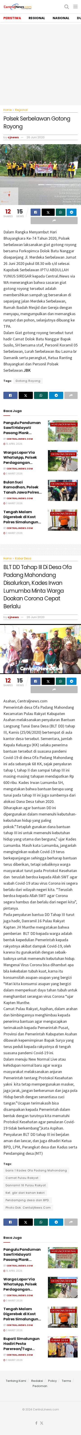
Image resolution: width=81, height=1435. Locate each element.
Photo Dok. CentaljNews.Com (28, 1208)
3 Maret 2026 (13, 473)
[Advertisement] (40, 64)
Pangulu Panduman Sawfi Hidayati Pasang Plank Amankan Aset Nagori (24, 430)
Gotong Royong (28, 381)
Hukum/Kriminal (64, 424)
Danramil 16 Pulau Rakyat (26, 1185)
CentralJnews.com (20, 439)
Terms (66, 1381)
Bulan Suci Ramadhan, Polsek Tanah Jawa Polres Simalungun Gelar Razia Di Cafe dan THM (24, 492)
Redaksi (37, 1381)
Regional (21, 110)
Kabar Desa (23, 558)
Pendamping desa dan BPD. (28, 1200)
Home (7, 110)
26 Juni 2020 (36, 137)
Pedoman (40, 1386)
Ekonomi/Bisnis (63, 454)
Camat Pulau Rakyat (22, 1178)
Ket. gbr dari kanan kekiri (25, 1193)
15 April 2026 (13, 444)
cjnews (13, 137)
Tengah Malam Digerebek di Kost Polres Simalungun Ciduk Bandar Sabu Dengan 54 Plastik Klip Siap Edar (23, 524)
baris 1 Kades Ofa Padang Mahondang (36, 1170)
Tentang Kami (16, 1381)
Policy (52, 1381)
